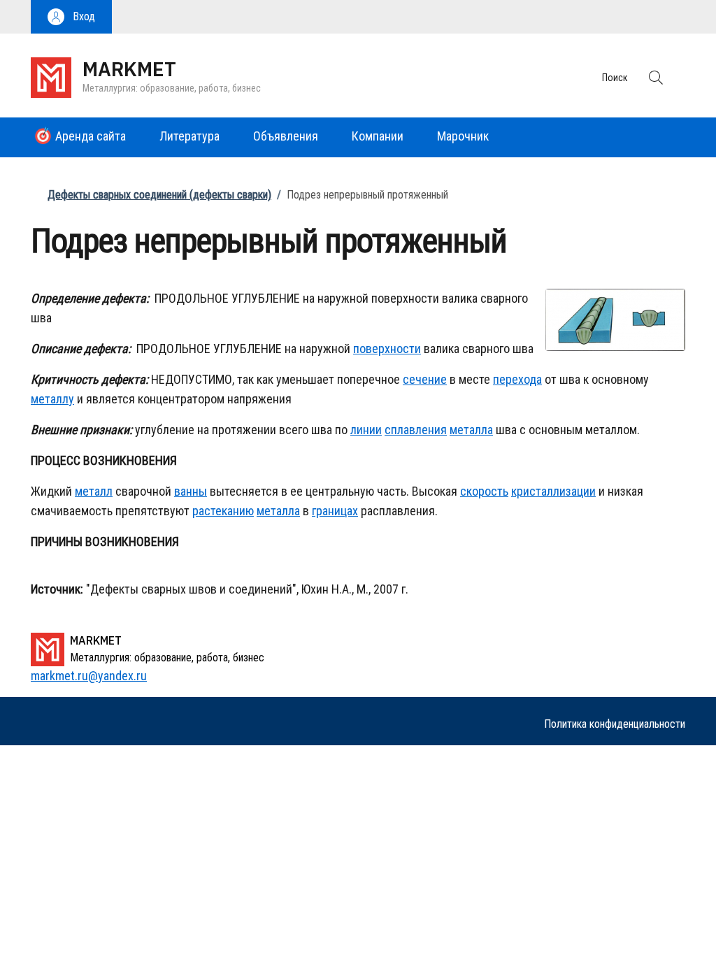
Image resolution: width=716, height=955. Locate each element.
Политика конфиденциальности (614, 724)
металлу (52, 399)
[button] (71, 17)
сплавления (416, 429)
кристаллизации (553, 491)
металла (471, 429)
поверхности (387, 348)
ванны (190, 491)
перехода (517, 379)
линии (366, 429)
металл (94, 491)
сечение (425, 379)
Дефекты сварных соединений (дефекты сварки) (159, 194)
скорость (484, 491)
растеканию (223, 510)
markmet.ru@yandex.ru (89, 675)
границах (335, 510)
